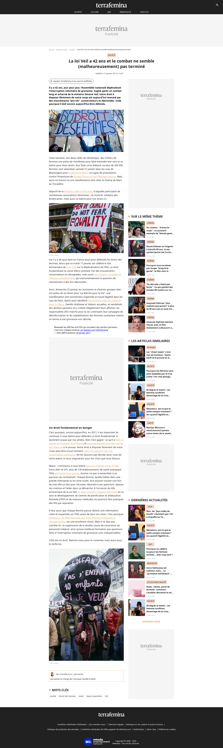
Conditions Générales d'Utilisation (72, 724)
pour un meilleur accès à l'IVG (102, 465)
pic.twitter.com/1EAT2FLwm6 (94, 330)
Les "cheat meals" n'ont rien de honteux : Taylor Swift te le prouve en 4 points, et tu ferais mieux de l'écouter (159, 358)
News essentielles (94, 696)
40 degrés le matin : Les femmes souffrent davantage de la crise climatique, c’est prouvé (158, 394)
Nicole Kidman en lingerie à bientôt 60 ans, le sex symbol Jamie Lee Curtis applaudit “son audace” (159, 250)
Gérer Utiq (151, 729)
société (78, 12)
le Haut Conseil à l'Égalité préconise (97, 491)
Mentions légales (116, 724)
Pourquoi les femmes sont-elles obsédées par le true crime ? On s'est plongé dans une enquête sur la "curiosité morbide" (160, 376)
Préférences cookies (167, 729)
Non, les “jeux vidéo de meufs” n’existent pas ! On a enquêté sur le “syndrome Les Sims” (159, 515)
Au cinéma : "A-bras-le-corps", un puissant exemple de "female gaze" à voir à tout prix (159, 232)
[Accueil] (111, 4)
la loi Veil (71, 267)
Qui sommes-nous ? (97, 724)
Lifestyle (144, 12)
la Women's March (79, 172)
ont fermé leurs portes (67, 473)
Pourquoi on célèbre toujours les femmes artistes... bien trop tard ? (159, 551)
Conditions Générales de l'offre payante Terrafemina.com (106, 729)
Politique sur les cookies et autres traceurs (144, 724)
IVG (106, 696)
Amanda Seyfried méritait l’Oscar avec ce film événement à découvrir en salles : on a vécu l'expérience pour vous (159, 328)
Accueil (51, 49)
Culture (95, 12)
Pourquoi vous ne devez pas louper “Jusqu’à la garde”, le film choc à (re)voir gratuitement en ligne (158, 271)
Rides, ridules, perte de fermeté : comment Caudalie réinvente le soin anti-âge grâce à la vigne (159, 591)
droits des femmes (67, 696)
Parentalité (125, 12)
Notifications (138, 729)
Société (72, 49)
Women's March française (78, 191)
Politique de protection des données (63, 729)
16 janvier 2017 (83, 332)
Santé (81, 696)
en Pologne (77, 443)
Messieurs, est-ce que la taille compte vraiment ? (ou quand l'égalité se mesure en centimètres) (159, 413)
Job (109, 12)
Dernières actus (61, 49)
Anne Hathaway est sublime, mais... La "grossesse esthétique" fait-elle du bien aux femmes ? (158, 573)
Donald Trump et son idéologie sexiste (95, 176)
